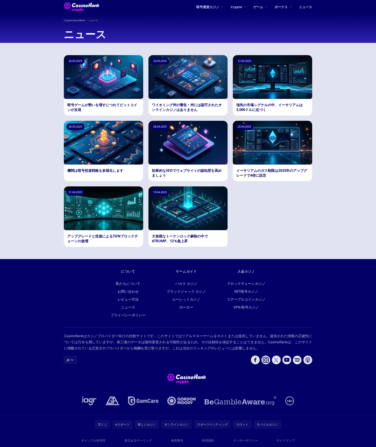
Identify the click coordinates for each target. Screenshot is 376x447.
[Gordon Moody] (181, 400)
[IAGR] (89, 400)
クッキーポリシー (245, 440)
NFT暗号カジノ (246, 291)
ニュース (305, 7)
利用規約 (208, 440)
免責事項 (177, 440)
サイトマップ (286, 440)
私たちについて (128, 283)
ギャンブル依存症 (93, 440)
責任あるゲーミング (138, 440)
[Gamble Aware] (240, 400)
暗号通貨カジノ (207, 7)
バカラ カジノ (186, 283)
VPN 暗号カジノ (246, 307)
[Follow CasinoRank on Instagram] (265, 360)
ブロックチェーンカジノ (246, 283)
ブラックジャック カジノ (186, 291)
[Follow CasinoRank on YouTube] (286, 360)
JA (68, 360)
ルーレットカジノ (186, 299)
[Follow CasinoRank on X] (276, 360)
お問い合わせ (128, 291)
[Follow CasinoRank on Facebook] (255, 360)
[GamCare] (143, 400)
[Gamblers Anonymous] (112, 400)
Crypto (236, 7)
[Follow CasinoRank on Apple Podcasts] (307, 360)
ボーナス (281, 7)
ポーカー (186, 307)
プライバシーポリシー (128, 315)
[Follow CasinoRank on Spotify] (297, 360)
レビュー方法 (128, 299)
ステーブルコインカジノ (246, 299)
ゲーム (258, 7)
